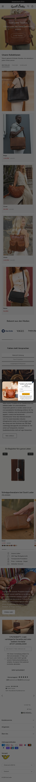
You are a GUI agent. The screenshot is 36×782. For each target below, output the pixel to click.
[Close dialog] (32, 382)
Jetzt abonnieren (26, 394)
